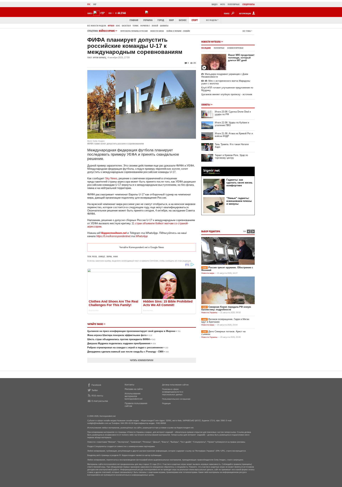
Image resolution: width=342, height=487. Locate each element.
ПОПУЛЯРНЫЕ (234, 4)
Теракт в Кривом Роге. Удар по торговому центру (231, 156)
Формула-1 (145, 25)
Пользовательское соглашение (176, 399)
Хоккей (155, 25)
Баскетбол (126, 25)
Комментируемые (235, 48)
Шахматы (164, 25)
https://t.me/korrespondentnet (113, 236)
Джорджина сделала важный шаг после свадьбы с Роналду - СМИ (128, 351)
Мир (171, 20)
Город (160, 20)
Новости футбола (211, 41)
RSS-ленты (97, 395)
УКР (94, 4)
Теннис (136, 25)
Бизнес (182, 20)
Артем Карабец (99, 57)
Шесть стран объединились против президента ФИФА (121, 339)
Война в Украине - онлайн (178, 31)
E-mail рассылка (100, 401)
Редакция (166, 403)
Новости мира (207, 273)
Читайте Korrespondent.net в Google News (141, 247)
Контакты (129, 384)
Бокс (118, 25)
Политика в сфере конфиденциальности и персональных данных (172, 392)
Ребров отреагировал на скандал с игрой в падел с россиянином (127, 347)
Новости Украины (209, 312)
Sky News (111, 178)
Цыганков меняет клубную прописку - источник (226, 94)
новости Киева (157, 31)
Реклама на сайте (134, 389)
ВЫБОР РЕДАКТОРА (210, 231)
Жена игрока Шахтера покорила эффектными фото (119, 335)
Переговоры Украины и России (134, 31)
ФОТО (222, 4)
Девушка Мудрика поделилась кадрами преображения (121, 343)
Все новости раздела (96, 25)
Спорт (194, 20)
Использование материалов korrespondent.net (133, 396)
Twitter (95, 390)
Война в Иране (144, 30)
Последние (206, 48)
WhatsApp (142, 236)
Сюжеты (205, 104)
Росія (94, 256)
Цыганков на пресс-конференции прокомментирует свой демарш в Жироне (134, 331)
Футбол (111, 25)
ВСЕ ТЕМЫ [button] (247, 31)
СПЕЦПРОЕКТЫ (248, 4)
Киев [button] (89, 13)
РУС (88, 4)
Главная (133, 20)
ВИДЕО (214, 4)
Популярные (219, 48)
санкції (101, 256)
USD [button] (110, 13)
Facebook (96, 385)
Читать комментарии (141, 360)
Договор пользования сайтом (175, 385)
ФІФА (115, 256)
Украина (147, 20)
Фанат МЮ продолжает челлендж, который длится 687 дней (241, 58)
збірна (109, 256)
